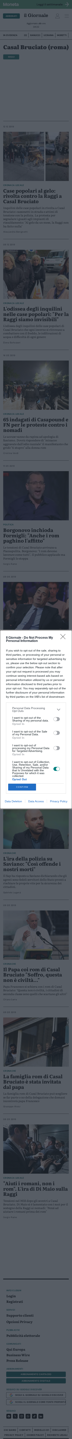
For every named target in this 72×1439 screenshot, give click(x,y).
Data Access (36, 801)
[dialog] (36, 719)
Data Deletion (13, 801)
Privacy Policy (58, 801)
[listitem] (36, 709)
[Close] (64, 638)
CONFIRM (22, 787)
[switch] (56, 719)
